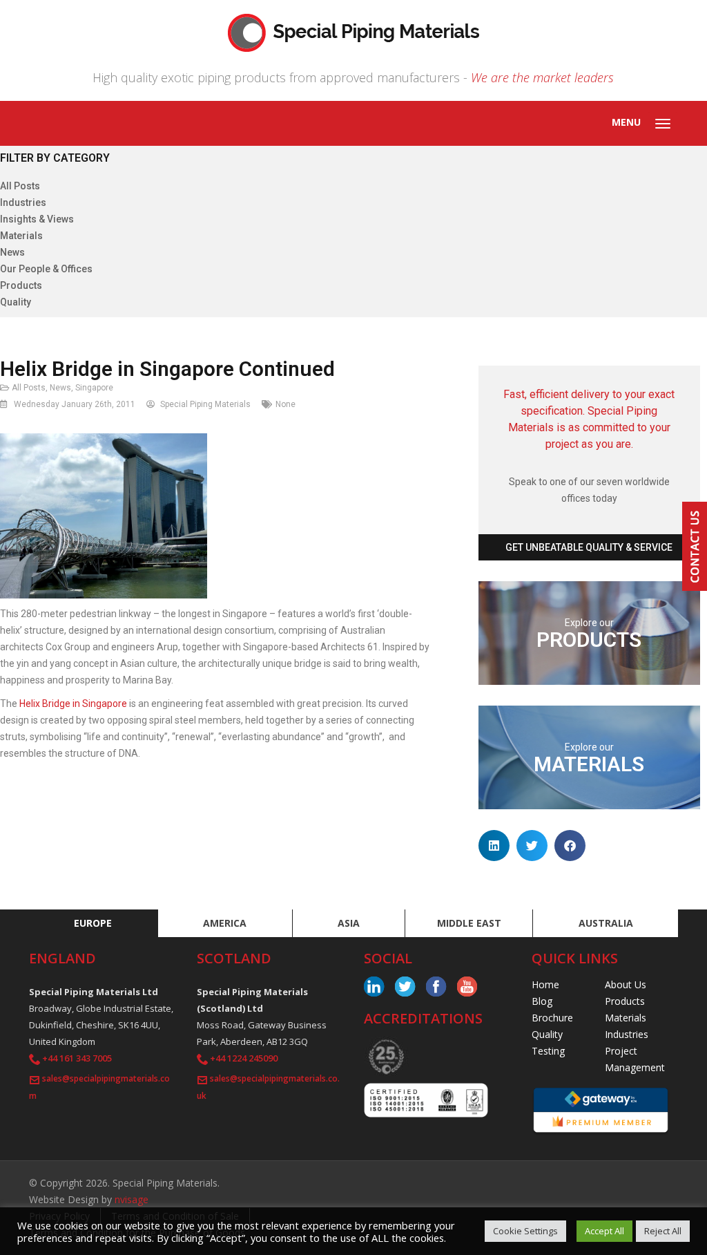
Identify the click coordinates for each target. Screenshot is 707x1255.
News (12, 252)
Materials (21, 235)
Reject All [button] (662, 1231)
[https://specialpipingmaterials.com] (353, 31)
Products (21, 285)
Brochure (552, 1017)
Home (545, 984)
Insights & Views (37, 219)
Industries (23, 202)
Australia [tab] (606, 923)
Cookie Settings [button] (525, 1231)
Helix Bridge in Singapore (73, 703)
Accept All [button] (604, 1231)
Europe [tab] (93, 923)
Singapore (94, 388)
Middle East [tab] (469, 923)
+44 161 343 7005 (77, 1058)
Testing (548, 1050)
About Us (625, 984)
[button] (494, 845)
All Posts (20, 185)
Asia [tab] (349, 923)
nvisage (131, 1199)
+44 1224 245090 (244, 1058)
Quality (15, 302)
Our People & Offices (46, 268)
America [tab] (224, 923)
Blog (542, 1001)
